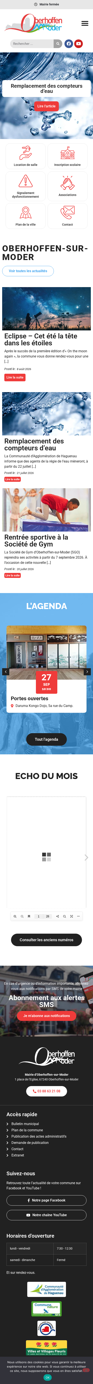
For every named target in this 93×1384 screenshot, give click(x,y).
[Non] (86, 1370)
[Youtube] (78, 43)
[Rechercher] (58, 43)
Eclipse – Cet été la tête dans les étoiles (40, 339)
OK (48, 1377)
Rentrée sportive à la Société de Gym (36, 540)
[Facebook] (68, 43)
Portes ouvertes (29, 698)
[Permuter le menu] (85, 23)
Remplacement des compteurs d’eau (34, 444)
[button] (4, 92)
